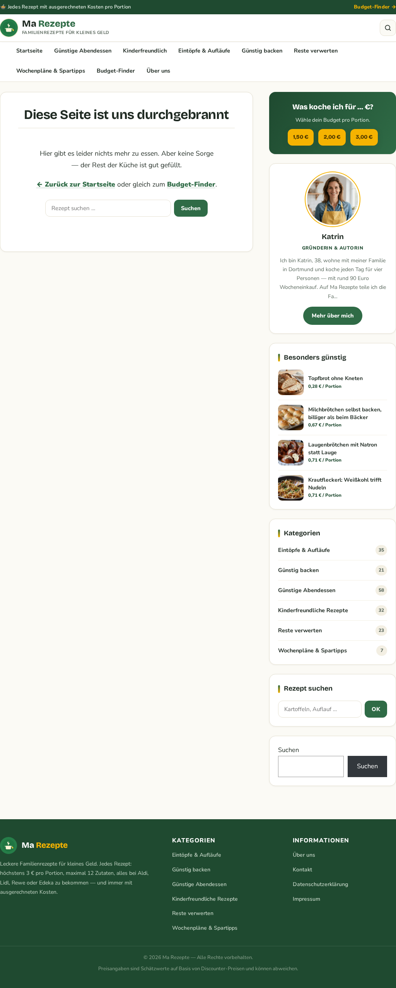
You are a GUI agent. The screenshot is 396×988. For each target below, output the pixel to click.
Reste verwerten (316, 50)
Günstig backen (262, 50)
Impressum (306, 899)
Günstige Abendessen (82, 50)
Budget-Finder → (375, 6)
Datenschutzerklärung (320, 884)
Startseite (29, 50)
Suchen (191, 208)
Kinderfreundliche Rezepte (331, 610)
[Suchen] (388, 28)
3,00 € (364, 137)
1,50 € (300, 137)
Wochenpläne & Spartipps (50, 71)
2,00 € (332, 137)
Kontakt (302, 869)
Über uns (158, 71)
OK (376, 709)
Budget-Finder (116, 71)
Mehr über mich (333, 315)
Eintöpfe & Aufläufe (204, 50)
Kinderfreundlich (145, 50)
